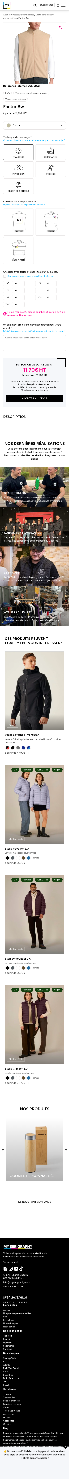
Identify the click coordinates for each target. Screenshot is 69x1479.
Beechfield (8, 1375)
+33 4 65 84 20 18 (13, 1286)
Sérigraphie (8, 1346)
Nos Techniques (12, 1330)
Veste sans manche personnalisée (31, 93)
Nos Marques (11, 1353)
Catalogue (9, 1389)
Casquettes (8, 1421)
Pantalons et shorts (12, 1404)
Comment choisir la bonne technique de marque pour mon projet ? (34, 140)
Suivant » (9, 627)
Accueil (7, 14)
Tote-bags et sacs (11, 1411)
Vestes (6, 1407)
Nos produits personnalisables (17, 1313)
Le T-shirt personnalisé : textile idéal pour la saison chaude (30, 1436)
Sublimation (8, 1349)
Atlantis (6, 1365)
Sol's (7, 93)
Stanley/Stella (9, 1358)
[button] (60, 27)
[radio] (7, 748)
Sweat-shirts (9, 1397)
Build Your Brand (11, 1368)
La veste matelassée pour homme (32, 921)
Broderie (7, 1339)
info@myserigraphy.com (16, 1282)
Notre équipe (9, 1327)
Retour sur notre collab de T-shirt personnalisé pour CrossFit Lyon (33, 1433)
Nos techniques (10, 1323)
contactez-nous (34, 1469)
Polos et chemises (11, 1401)
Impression (8, 1342)
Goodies (7, 1424)
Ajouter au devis (34, 398)
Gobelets (7, 1417)
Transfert (7, 1336)
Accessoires (8, 1414)
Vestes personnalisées (23, 14)
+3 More (35, 858)
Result (6, 1385)
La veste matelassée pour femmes (32, 811)
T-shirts (7, 1394)
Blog (5, 1317)
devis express (46, 5)
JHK (5, 1381)
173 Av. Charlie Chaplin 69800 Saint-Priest (15, 1276)
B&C (5, 1361)
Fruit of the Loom (11, 1378)
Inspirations (8, 1320)
